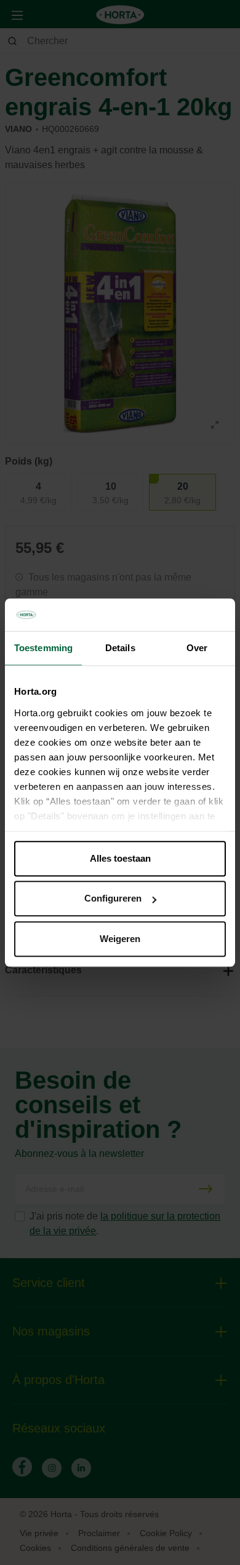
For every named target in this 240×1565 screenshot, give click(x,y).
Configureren (113, 898)
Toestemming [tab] (43, 648)
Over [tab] (196, 648)
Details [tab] (120, 648)
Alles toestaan (120, 858)
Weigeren (120, 938)
